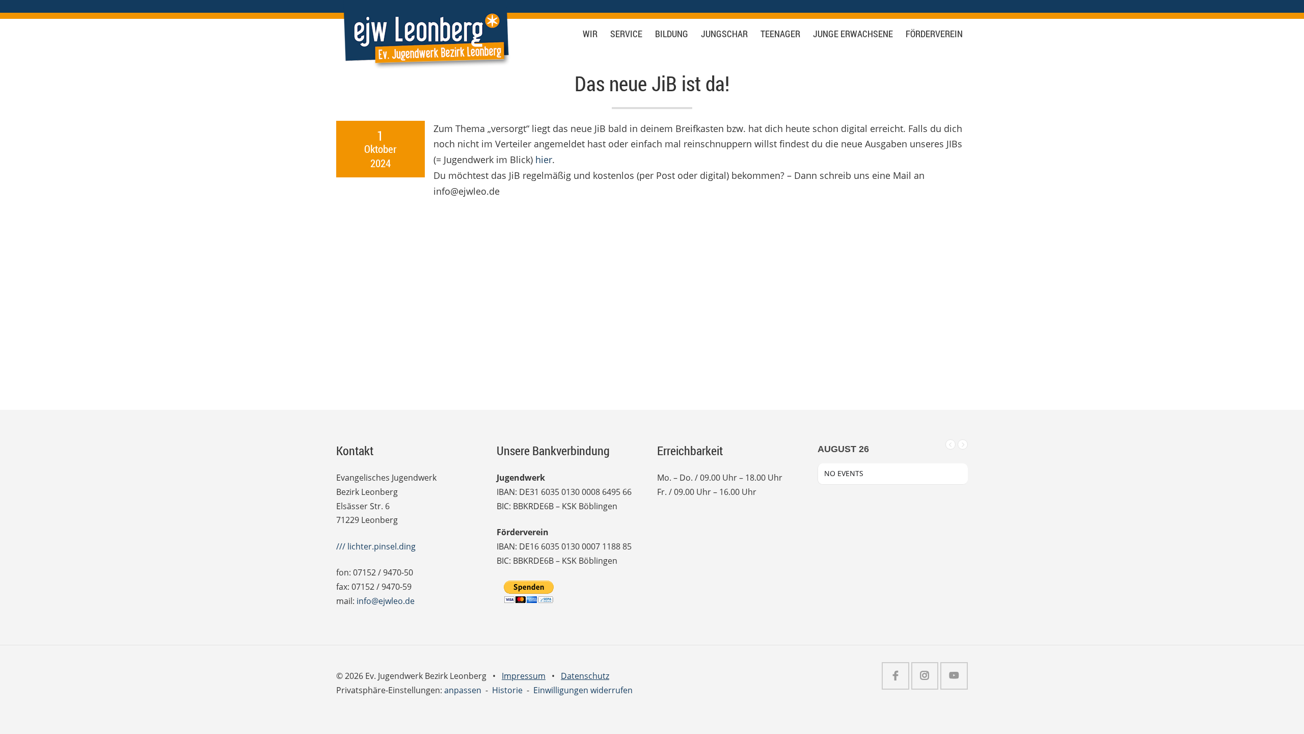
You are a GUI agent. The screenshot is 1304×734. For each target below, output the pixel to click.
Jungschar (724, 34)
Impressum (524, 675)
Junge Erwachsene (853, 34)
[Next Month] (963, 444)
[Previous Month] (950, 444)
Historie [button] (507, 690)
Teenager (780, 34)
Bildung (671, 34)
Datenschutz (585, 675)
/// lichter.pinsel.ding (376, 546)
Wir (590, 34)
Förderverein (934, 34)
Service (626, 34)
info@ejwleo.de (386, 601)
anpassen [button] (462, 690)
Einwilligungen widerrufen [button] (583, 690)
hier (543, 159)
